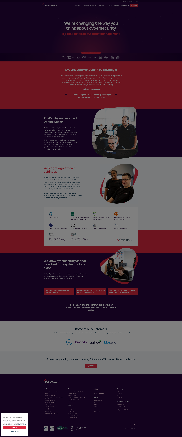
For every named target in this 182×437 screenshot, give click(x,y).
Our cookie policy (22, 424)
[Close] (26, 414)
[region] (14, 424)
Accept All (14, 427)
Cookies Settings (14, 431)
